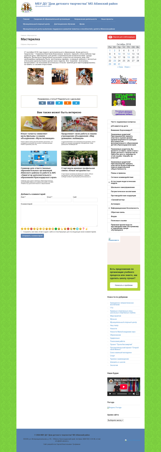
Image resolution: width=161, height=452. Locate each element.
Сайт (75, 197)
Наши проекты (107, 19)
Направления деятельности (85, 19)
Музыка (113, 319)
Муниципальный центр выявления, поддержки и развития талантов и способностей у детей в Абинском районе (69, 29)
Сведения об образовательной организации (52, 19)
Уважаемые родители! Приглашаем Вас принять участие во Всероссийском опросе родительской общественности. (122, 165)
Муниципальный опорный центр (36, 24)
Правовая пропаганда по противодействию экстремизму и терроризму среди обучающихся (125, 227)
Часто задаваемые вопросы (123, 122)
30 (114, 64)
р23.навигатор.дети (119, 126)
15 (110, 57)
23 (114, 60)
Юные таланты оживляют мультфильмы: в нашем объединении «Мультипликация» (38, 136)
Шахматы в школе (117, 362)
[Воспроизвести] (110, 394)
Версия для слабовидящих (123, 37)
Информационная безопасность (125, 208)
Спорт (112, 356)
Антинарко (115, 204)
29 (110, 64)
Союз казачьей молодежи (121, 353)
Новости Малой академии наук (122, 332)
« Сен (120, 67)
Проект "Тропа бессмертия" (121, 344)
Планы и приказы (118, 173)
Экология (114, 365)
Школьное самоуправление (123, 187)
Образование (115, 335)
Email (49, 197)
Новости (113, 329)
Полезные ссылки (119, 221)
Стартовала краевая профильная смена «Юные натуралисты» (78, 169)
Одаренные (115, 338)
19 (128, 57)
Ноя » (127, 67)
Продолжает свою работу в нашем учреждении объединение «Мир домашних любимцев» (79, 136)
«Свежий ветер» (118, 200)
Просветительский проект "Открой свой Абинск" (124, 348)
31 (119, 64)
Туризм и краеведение (119, 359)
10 (119, 54)
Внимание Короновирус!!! (121, 130)
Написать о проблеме (124, 285)
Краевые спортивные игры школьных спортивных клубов (122, 312)
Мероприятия (32, 44)
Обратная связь (118, 212)
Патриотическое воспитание (123, 191)
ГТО (111, 308)
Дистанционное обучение (64, 24)
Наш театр (114, 325)
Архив (82, 24)
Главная (26, 19)
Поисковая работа (117, 341)
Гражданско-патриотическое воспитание (122, 304)
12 (128, 54)
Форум (114, 216)
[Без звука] (134, 394)
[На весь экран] (137, 394)
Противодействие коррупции (123, 196)
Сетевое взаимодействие (122, 177)
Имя (23, 197)
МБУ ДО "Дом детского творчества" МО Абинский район (76, 3)
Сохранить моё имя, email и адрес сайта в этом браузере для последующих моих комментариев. (59, 232)
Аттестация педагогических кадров (123, 182)
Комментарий (26, 204)
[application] (123, 386)
